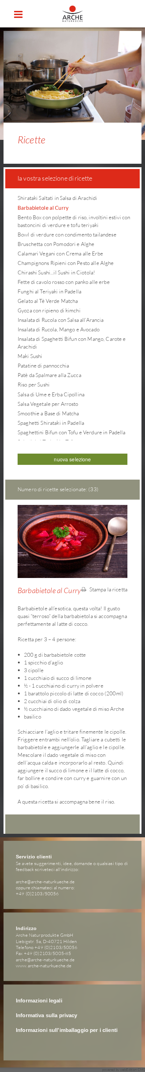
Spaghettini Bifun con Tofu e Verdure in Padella (72, 432)
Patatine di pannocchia (43, 365)
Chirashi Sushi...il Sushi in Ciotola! (56, 272)
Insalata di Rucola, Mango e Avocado (59, 329)
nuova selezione (72, 459)
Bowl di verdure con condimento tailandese (67, 234)
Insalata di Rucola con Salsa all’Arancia (61, 320)
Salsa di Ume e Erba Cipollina (51, 394)
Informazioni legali (39, 1000)
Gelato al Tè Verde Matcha (48, 301)
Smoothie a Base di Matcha (48, 413)
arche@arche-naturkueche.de (45, 881)
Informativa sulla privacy (46, 1015)
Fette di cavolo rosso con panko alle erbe (64, 282)
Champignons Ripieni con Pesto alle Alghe (66, 263)
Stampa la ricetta (107, 589)
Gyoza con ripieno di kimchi (49, 310)
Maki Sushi (30, 356)
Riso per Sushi (34, 384)
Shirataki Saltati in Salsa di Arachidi (57, 198)
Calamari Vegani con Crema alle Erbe (60, 253)
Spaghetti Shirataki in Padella (51, 423)
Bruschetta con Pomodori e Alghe (56, 244)
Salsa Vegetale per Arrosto (48, 404)
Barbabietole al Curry (43, 207)
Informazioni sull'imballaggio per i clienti (67, 1030)
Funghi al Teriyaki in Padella (49, 291)
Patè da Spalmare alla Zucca (49, 375)
